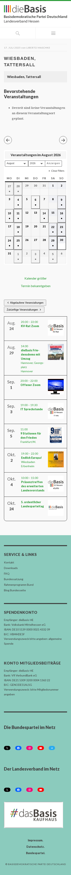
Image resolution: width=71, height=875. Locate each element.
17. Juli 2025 (12, 47)
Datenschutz (35, 846)
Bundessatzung (13, 579)
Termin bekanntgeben (35, 286)
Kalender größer (35, 278)
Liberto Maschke (38, 47)
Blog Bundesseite (15, 590)
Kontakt (9, 562)
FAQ (6, 573)
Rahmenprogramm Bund (19, 584)
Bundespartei (35, 853)
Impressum (35, 840)
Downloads (11, 568)
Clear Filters (57, 171)
